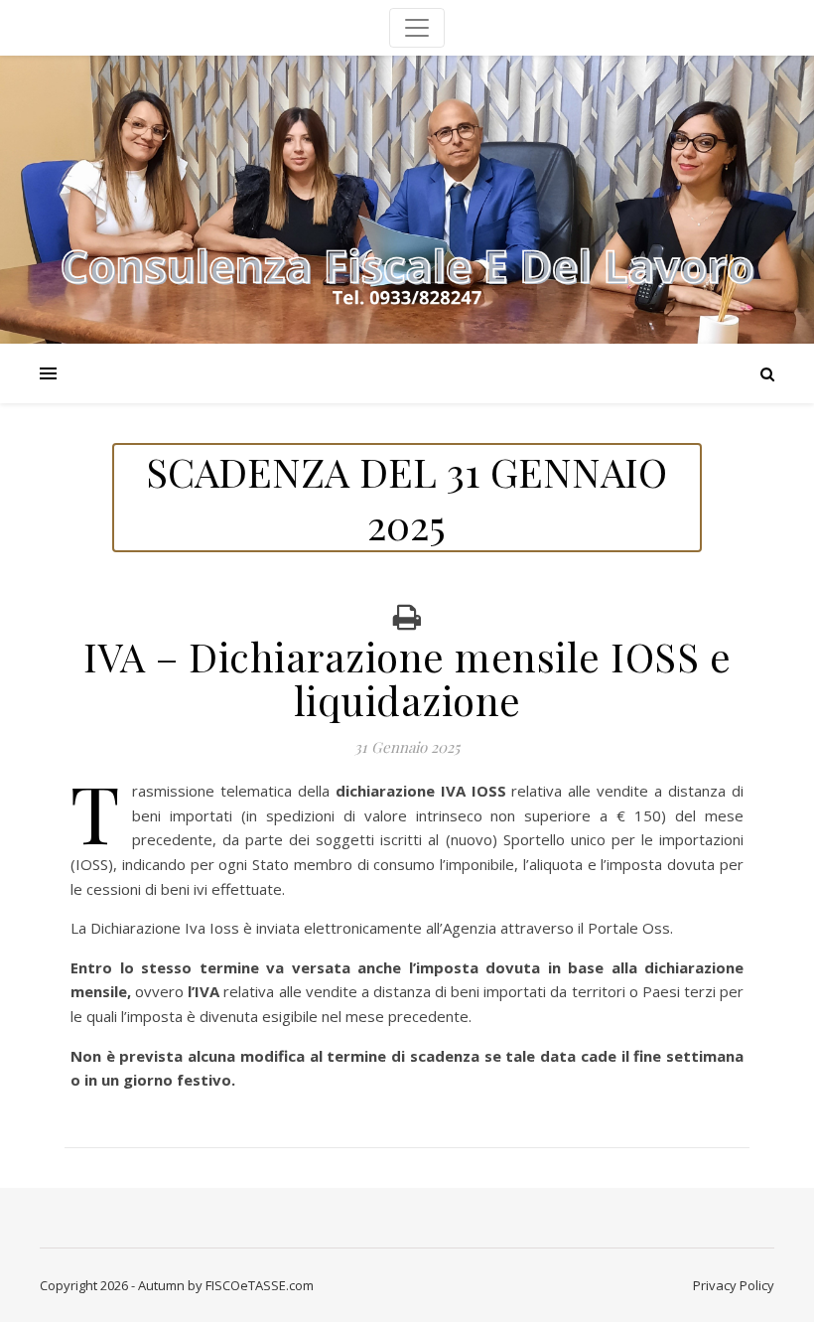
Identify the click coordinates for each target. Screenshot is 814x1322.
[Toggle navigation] (417, 28)
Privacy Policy (733, 1285)
